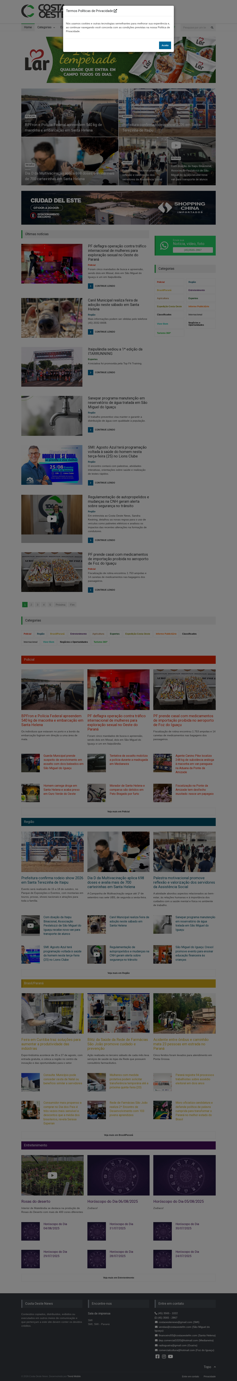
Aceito (165, 45)
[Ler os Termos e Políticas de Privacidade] (115, 11)
